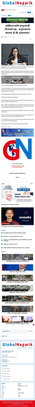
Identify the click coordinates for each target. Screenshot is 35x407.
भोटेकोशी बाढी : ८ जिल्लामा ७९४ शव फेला (10, 244)
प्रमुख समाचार (3, 387)
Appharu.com (25, 405)
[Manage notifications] (33, 405)
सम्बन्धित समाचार (4, 336)
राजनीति (3, 388)
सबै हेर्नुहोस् (31, 183)
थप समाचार (3, 251)
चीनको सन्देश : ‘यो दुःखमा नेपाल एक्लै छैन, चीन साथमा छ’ (13, 236)
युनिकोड (25, 12)
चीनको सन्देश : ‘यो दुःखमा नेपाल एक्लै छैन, (17, 272)
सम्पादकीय (3, 183)
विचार (2, 396)
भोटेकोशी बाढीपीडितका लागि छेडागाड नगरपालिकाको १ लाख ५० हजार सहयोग (16, 247)
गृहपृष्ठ (2, 385)
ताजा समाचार (3, 230)
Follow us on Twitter (7, 371)
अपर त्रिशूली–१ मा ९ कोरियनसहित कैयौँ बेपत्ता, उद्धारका (17, 282)
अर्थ (2, 390)
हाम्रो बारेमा (19, 396)
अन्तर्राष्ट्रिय (3, 393)
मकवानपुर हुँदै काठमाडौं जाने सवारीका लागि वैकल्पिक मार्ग (17, 261)
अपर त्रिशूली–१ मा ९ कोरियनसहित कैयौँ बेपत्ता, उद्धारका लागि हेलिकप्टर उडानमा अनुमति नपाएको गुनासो (17, 240)
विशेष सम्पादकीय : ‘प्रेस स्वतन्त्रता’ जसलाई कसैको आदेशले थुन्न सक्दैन (12, 226)
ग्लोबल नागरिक (5, 37)
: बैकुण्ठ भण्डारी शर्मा (23, 386)
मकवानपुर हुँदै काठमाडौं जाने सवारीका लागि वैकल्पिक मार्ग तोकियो (14, 233)
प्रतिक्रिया (17, 177)
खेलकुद (3, 394)
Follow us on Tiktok (6, 378)
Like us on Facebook (7, 368)
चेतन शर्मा (19, 385)
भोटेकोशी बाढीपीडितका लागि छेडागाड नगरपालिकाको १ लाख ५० (17, 303)
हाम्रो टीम (19, 395)
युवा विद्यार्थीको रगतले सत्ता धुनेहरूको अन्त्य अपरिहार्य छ (10, 204)
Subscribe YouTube (6, 373)
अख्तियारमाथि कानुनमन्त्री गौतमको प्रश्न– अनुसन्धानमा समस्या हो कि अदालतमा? (17, 29)
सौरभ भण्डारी (19, 390)
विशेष (2, 397)
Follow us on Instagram (7, 376)
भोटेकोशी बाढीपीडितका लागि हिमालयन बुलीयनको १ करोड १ (17, 324)
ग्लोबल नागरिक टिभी (6, 331)
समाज (2, 391)
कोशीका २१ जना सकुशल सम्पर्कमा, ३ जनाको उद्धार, (18, 313)
